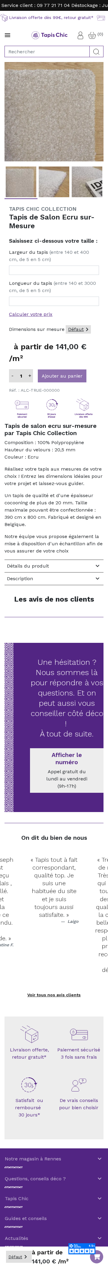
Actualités (54, 1238)
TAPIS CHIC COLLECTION (42, 209)
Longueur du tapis (52, 286)
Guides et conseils (54, 1218)
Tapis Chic (54, 1198)
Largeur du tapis (49, 255)
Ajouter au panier (62, 376)
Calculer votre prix (30, 314)
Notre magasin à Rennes (54, 1159)
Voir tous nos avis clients (54, 994)
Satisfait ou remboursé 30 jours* (29, 1107)
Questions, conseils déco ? (54, 1178)
